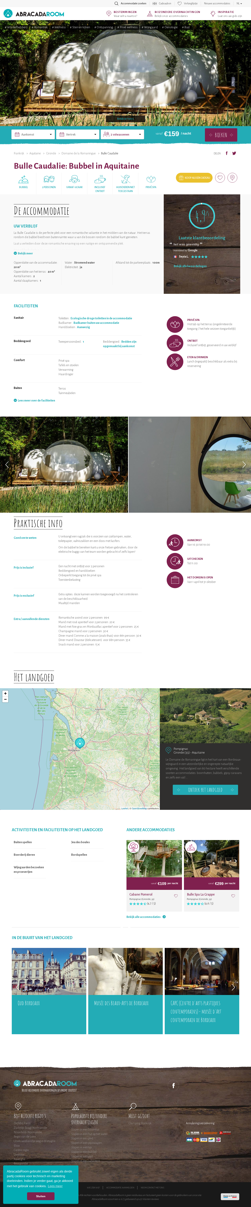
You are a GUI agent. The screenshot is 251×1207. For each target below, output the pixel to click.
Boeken (221, 134)
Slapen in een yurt (82, 1156)
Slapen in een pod (82, 1138)
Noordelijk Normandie (28, 1132)
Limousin (19, 1154)
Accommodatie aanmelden (120, 1187)
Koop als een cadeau (197, 178)
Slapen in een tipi (81, 1147)
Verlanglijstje (191, 3)
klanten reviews (151, 1199)
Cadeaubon (165, 3)
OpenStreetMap (139, 808)
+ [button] (5, 693)
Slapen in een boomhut (85, 1129)
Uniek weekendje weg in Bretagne (34, 1141)
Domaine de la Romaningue (78, 153)
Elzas (17, 1145)
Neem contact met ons (152, 1187)
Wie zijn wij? (93, 1187)
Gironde (51, 153)
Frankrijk (19, 153)
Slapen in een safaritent (85, 1160)
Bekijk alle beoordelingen (190, 266)
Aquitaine (35, 153)
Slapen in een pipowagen (86, 1142)
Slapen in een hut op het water (89, 1134)
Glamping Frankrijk (139, 1123)
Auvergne (19, 1159)
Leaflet (124, 808)
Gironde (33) (182, 752)
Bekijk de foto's (125, 118)
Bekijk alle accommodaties (143, 916)
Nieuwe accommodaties (217, 3)
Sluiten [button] (40, 1196)
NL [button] (238, 3)
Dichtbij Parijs (22, 1123)
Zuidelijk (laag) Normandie (30, 1127)
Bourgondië (21, 1163)
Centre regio (21, 1150)
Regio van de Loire (25, 1136)
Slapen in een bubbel (83, 1151)
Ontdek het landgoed (205, 789)
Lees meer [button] (55, 1186)
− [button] (5, 699)
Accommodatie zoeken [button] (133, 3)
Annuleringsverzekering (200, 1123)
